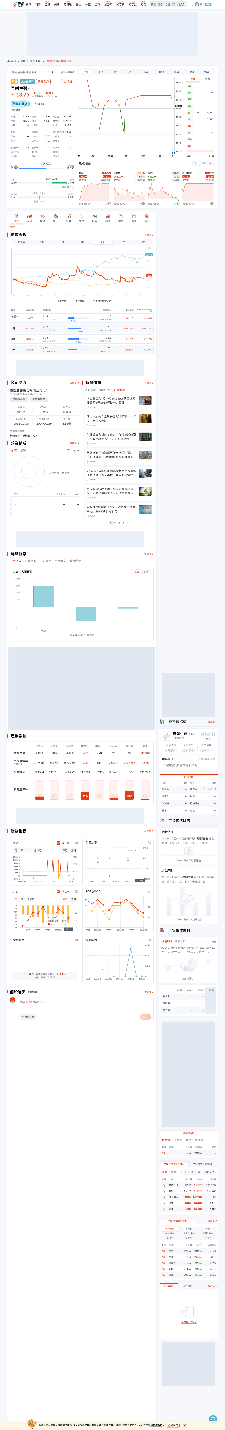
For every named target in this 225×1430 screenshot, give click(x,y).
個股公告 (105, 390)
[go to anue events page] (191, 4)
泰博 (171, 1251)
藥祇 (171, 1191)
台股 (47, 4)
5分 (146, 71)
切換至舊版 (69, 72)
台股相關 (120, 390)
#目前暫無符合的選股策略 (180, 765)
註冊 (208, 4)
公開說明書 (19, 399)
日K (101, 71)
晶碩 (171, 1257)
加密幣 (108, 4)
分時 (85, 71)
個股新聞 (90, 390)
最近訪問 (187, 1286)
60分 (206, 71)
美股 (57, 4)
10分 (161, 71)
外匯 (88, 4)
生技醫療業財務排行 (178, 1221)
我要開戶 (43, 81)
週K (116, 71)
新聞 (38, 4)
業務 (23, 450)
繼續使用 (173, 1425)
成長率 (65, 843)
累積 (145, 571)
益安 (171, 1203)
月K (131, 71)
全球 (97, 4)
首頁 (28, 4)
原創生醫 (35, 61)
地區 (14, 450)
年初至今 (209, 1172)
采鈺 (150, 173)
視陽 (171, 1269)
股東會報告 (39, 399)
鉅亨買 (120, 4)
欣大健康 (173, 1197)
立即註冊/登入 (189, 1322)
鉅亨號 (133, 4)
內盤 (188, 155)
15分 (176, 71)
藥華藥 (172, 1263)
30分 (191, 71)
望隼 (171, 1275)
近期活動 (188, 777)
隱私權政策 (157, 1425)
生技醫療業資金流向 (203, 1163)
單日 (136, 571)
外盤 (211, 155)
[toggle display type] (76, 843)
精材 (81, 173)
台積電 (117, 173)
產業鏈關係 (188, 1133)
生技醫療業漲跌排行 (174, 1163)
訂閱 (143, 4)
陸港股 (68, 4)
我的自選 (168, 1286)
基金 (78, 4)
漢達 (171, 1209)
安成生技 (173, 1185)
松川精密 (187, 173)
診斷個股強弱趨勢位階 (59, 61)
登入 (202, 4)
